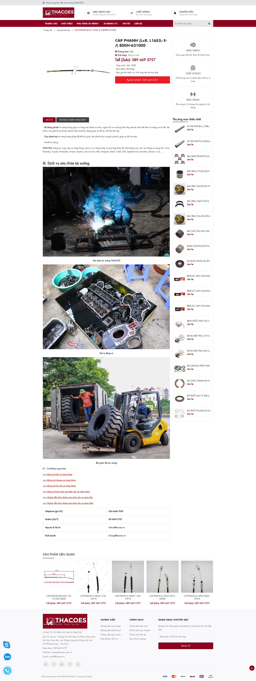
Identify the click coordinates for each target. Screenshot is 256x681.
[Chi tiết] (55, 603)
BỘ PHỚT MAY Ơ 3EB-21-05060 (202, 395)
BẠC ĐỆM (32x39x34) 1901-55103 (203, 186)
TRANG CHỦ (51, 23)
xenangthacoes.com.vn (61, 652)
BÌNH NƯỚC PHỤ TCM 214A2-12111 (204, 320)
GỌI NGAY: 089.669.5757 (143, 79)
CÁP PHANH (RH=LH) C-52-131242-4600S (58, 597)
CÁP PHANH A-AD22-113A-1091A (93, 597)
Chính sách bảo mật (138, 625)
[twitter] (46, 664)
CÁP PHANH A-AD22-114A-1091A (128, 597)
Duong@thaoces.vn (117, 535)
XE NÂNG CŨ (110, 23)
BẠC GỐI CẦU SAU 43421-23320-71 (204, 230)
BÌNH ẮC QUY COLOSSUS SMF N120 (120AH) (208, 290)
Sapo (90, 676)
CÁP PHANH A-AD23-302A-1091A (197, 597)
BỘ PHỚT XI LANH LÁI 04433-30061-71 (205, 410)
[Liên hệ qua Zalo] (7, 657)
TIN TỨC (126, 23)
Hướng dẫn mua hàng (111, 625)
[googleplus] (62, 664)
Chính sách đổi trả (137, 634)
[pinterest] (78, 664)
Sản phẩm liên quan (59, 554)
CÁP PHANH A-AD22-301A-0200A (162, 597)
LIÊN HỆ (138, 23)
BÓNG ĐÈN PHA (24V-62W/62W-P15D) (206, 350)
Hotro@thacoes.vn (117, 527)
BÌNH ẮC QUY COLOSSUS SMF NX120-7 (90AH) (209, 305)
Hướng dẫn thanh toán (111, 630)
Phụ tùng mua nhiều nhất (187, 119)
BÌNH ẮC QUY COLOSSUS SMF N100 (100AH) (208, 275)
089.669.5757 (60, 647)
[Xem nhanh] (62, 603)
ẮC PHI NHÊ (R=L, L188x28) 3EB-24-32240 (206, 126)
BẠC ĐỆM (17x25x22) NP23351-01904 (205, 171)
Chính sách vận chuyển (139, 630)
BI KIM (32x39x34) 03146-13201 (202, 245)
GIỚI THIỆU (67, 23)
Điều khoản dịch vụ (109, 638)
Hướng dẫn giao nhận (111, 634)
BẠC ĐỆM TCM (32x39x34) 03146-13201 (206, 215)
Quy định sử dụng (137, 638)
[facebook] (54, 664)
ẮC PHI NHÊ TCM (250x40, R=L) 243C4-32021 (208, 141)
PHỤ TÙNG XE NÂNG (88, 23)
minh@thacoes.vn (57, 656)
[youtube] (70, 664)
